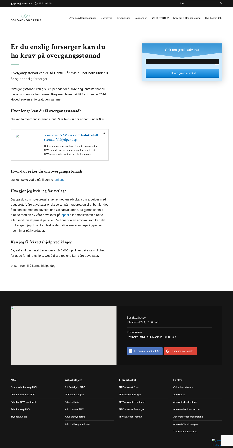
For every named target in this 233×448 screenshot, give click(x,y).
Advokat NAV (72, 402)
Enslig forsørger (160, 17)
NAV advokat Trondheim (132, 402)
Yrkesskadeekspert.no (185, 431)
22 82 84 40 (45, 3)
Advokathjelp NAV (20, 409)
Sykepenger (123, 18)
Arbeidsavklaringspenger (82, 18)
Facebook (147, 351)
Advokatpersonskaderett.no (188, 416)
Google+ (183, 351)
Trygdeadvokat (19, 416)
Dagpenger (141, 18)
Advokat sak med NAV (23, 394)
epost (65, 215)
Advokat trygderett (75, 416)
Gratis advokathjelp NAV (24, 387)
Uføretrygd (106, 18)
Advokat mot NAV (74, 409)
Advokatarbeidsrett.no (185, 402)
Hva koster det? (213, 18)
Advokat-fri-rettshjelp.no (186, 424)
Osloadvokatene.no (183, 387)
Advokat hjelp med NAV (77, 424)
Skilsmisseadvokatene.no (26, 17)
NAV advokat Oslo (129, 387)
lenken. (59, 179)
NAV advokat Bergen (130, 394)
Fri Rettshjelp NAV (75, 387)
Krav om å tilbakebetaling (187, 18)
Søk (219, 2)
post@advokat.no (23, 3)
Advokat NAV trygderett (23, 402)
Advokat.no (179, 394)
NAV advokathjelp (74, 394)
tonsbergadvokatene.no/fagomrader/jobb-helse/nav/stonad (60, 145)
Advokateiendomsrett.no (186, 409)
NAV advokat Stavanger (132, 409)
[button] (64, 336)
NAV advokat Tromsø (130, 416)
